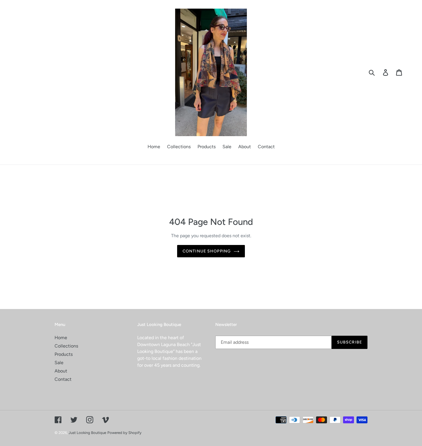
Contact (63, 379)
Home (61, 337)
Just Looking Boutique (87, 432)
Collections (66, 346)
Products (64, 354)
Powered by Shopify (124, 432)
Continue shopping (207, 251)
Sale (59, 362)
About (61, 371)
